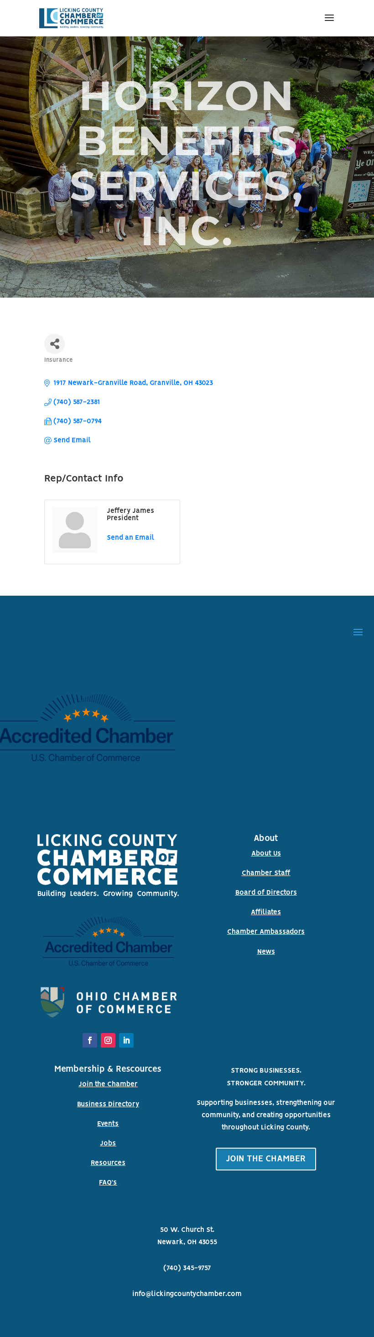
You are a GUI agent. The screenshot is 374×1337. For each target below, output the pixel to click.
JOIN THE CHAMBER (266, 1159)
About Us (266, 853)
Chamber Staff (266, 873)
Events (108, 1124)
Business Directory (108, 1104)
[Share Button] (54, 344)
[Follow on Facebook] (90, 1040)
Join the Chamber (108, 1084)
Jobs (108, 1143)
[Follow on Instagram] (108, 1040)
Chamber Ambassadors (266, 932)
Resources (108, 1163)
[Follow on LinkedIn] (126, 1040)
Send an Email (130, 538)
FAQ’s (108, 1182)
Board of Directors (266, 892)
